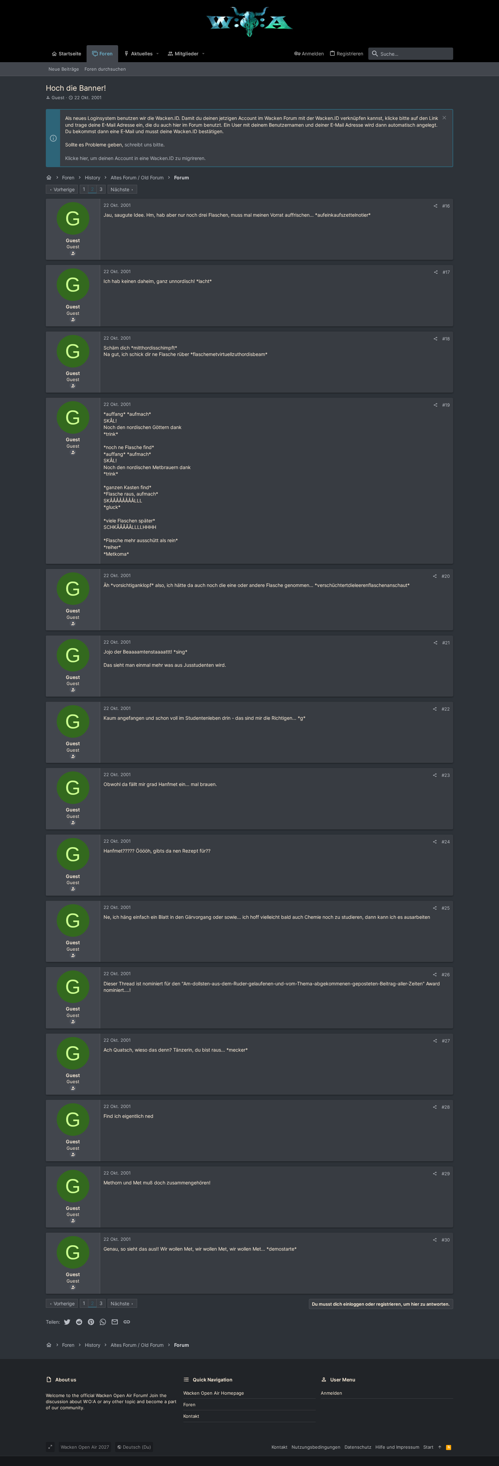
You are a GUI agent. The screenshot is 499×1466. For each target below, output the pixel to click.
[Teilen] (435, 206)
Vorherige (64, 189)
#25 (446, 908)
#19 (446, 405)
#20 (446, 576)
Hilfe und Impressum (397, 1447)
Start (428, 1447)
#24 (446, 841)
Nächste (120, 189)
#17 (446, 272)
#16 (446, 206)
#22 (446, 709)
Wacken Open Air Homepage (213, 1393)
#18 (446, 338)
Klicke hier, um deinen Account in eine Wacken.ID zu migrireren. (135, 158)
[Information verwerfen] (443, 118)
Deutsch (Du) (136, 1447)
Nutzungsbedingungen (316, 1447)
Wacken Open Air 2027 (85, 1447)
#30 (446, 1239)
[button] (157, 53)
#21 (446, 642)
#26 (446, 974)
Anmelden (331, 1393)
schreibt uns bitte (144, 144)
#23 (446, 775)
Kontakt (191, 1416)
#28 (446, 1107)
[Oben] (440, 1447)
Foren (189, 1404)
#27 (446, 1040)
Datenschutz (358, 1447)
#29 (446, 1173)
